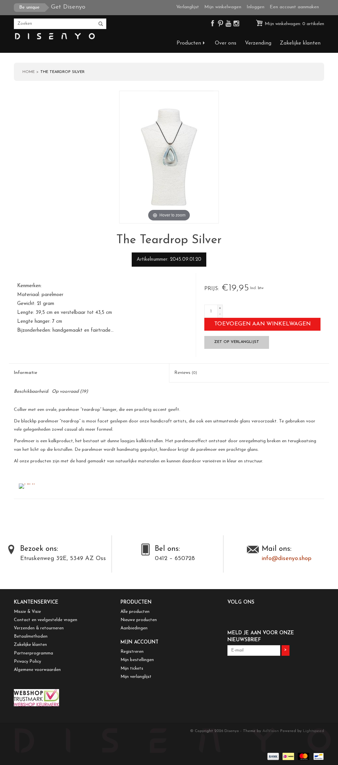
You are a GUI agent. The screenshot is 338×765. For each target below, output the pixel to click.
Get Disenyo (52, 7)
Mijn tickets (131, 668)
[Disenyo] (54, 36)
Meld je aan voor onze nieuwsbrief (260, 637)
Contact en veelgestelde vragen (45, 620)
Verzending (258, 43)
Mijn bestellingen (137, 660)
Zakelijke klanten (300, 43)
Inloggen (255, 7)
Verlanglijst (187, 7)
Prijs (211, 288)
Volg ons (240, 602)
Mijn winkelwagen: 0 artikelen (293, 23)
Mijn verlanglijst (136, 677)
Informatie (25, 372)
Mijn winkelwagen (222, 7)
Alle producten (135, 612)
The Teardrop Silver (62, 72)
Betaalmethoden (31, 636)
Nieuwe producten (138, 620)
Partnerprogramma (33, 653)
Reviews (185, 372)
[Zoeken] (100, 24)
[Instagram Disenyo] (236, 25)
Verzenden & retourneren (39, 628)
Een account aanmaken (294, 7)
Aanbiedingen (134, 628)
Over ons (225, 43)
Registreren (132, 651)
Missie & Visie (27, 612)
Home (28, 72)
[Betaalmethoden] (272, 756)
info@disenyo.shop (286, 559)
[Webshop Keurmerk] (62, 697)
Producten (189, 43)
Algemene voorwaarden (37, 670)
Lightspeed (313, 731)
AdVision (270, 731)
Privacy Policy (27, 661)
